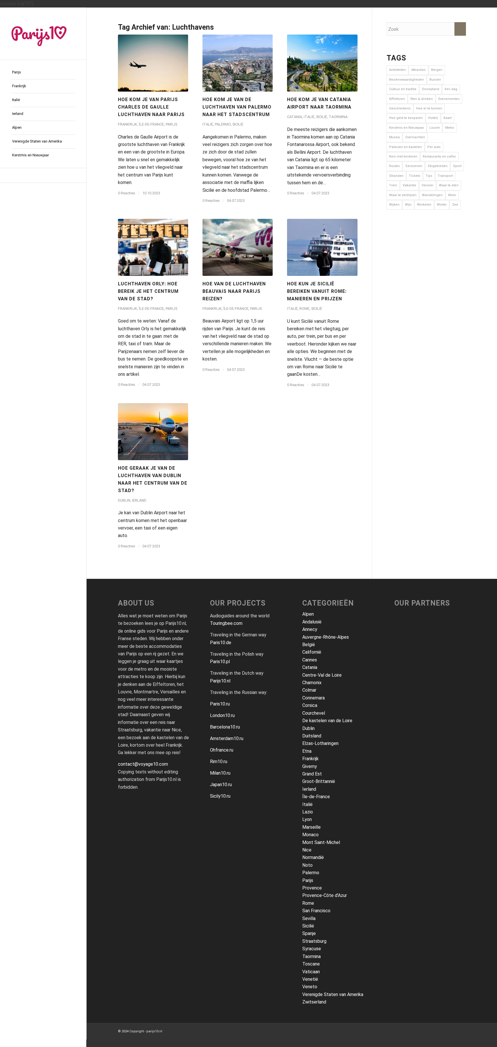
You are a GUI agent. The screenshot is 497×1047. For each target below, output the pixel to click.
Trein (393, 185)
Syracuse (311, 948)
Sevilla (309, 918)
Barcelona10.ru (225, 727)
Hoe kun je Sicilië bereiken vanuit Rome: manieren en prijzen (317, 291)
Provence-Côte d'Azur (324, 895)
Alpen (308, 614)
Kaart (448, 118)
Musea (394, 137)
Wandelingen (432, 195)
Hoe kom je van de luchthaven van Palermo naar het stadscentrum (237, 107)
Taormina (338, 117)
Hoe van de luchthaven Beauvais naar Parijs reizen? (234, 291)
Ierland (139, 500)
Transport (445, 176)
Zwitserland (314, 1002)
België (308, 644)
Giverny (309, 766)
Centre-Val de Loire (322, 675)
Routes (394, 166)
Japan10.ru (221, 784)
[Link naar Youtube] (43, 175)
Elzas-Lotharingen (320, 743)
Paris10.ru (220, 704)
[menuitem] (43, 72)
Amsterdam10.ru (226, 738)
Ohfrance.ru (221, 750)
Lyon (307, 819)
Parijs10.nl (220, 681)
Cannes (309, 660)
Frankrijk (127, 124)
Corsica (309, 705)
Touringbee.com (226, 623)
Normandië (313, 857)
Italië (207, 124)
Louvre (434, 128)
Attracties (418, 70)
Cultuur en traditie (402, 89)
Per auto (434, 147)
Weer (452, 195)
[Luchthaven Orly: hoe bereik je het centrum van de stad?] (153, 247)
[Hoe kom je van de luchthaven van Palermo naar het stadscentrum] (237, 63)
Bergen (436, 70)
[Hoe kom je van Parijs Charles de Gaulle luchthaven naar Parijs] (153, 63)
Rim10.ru (218, 761)
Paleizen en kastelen (405, 147)
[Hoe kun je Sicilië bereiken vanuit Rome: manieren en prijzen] (322, 247)
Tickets (414, 176)
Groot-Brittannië (318, 781)
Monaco (310, 834)
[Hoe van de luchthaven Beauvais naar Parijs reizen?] (237, 247)
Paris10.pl (220, 661)
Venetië (310, 979)
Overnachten (415, 137)
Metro (449, 128)
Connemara (313, 698)
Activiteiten (397, 70)
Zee (455, 204)
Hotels (433, 118)
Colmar (309, 690)
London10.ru (222, 715)
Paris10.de (220, 642)
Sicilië (237, 124)
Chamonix (312, 682)
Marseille (311, 827)
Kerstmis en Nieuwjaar (406, 128)
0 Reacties (126, 193)
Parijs (171, 124)
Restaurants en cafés (439, 156)
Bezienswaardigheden (406, 79)
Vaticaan (311, 971)
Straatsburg (314, 941)
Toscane (311, 964)
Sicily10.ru (220, 796)
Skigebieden (438, 166)
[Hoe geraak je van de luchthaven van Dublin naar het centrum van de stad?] (153, 431)
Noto (307, 865)
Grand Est (312, 774)
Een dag (451, 89)
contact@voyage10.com (143, 764)
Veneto (309, 986)
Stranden (396, 176)
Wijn (408, 204)
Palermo (223, 124)
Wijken (394, 204)
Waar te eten (448, 185)
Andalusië (312, 622)
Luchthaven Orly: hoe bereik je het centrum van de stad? (148, 291)
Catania (294, 117)
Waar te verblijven (402, 195)
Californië (311, 652)
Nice (306, 850)
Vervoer (427, 185)
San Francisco (316, 910)
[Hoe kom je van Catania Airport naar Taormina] (322, 63)
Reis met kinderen (403, 156)
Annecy (309, 629)
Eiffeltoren (397, 99)
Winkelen (424, 204)
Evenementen (449, 99)
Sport (457, 166)
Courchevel (313, 713)
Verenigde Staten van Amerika (332, 994)
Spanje (309, 933)
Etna (306, 751)
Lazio (307, 812)
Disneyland (430, 89)
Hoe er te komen (429, 108)
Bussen (435, 79)
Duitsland (311, 736)
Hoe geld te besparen (406, 118)
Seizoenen (413, 166)
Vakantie (409, 185)
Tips (429, 176)
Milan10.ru (220, 773)
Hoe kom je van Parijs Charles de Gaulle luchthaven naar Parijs (151, 107)
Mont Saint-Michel (321, 842)
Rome (304, 308)
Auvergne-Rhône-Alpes (325, 637)
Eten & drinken (421, 99)
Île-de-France (151, 124)
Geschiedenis (400, 108)
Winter (442, 204)
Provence (312, 888)
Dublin (124, 500)
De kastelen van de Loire (327, 720)
